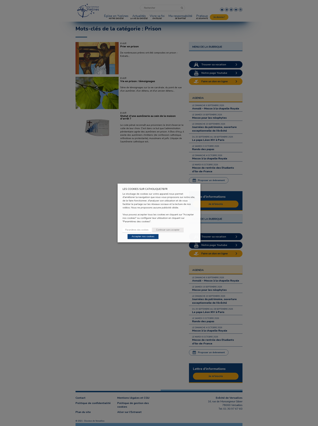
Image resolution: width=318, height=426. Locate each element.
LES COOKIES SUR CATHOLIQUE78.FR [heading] (145, 189)
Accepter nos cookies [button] (143, 236)
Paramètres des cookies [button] (137, 230)
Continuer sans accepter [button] (168, 230)
